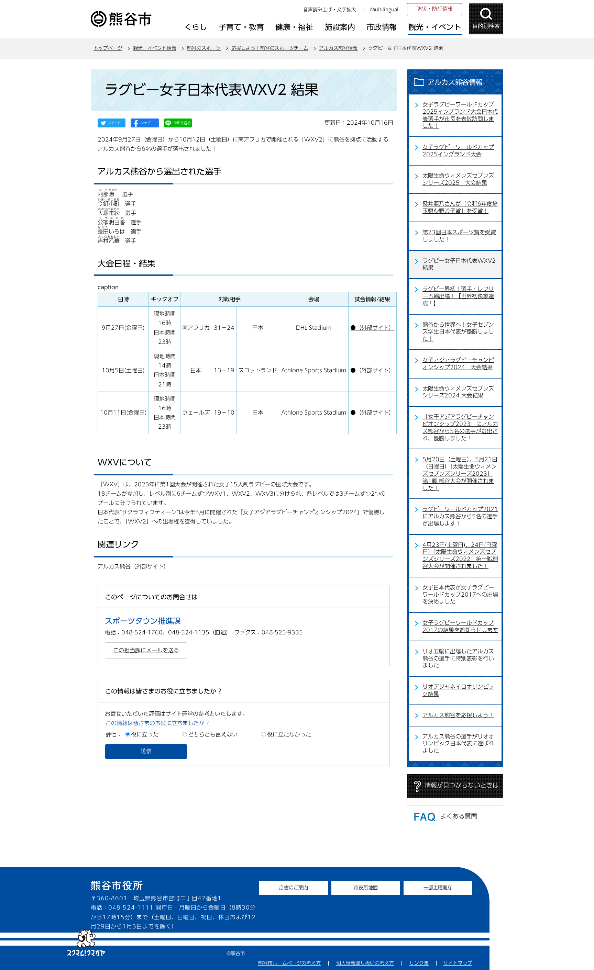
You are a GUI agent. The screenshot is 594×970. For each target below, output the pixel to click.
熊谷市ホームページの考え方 (289, 963)
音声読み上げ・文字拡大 (329, 9)
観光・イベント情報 (154, 48)
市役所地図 (366, 887)
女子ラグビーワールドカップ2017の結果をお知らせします (460, 626)
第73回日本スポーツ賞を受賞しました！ (459, 235)
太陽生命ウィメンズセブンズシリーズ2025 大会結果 (458, 179)
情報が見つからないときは (462, 785)
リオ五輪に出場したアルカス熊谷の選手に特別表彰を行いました (458, 658)
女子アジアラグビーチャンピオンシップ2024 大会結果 (458, 363)
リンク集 (419, 963)
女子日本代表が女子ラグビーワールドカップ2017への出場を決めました (460, 595)
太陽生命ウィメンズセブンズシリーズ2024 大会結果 (458, 392)
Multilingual (384, 9)
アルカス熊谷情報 (338, 48)
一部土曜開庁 (438, 887)
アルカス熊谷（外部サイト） (133, 566)
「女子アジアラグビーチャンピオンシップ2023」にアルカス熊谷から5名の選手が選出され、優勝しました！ (460, 427)
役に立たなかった (289, 734)
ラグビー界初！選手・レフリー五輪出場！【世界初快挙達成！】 (458, 296)
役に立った (144, 734)
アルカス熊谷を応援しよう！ (458, 715)
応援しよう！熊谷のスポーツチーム (269, 48)
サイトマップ (457, 963)
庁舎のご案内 (293, 887)
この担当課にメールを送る (146, 650)
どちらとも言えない (213, 734)
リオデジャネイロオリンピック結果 (458, 690)
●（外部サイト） (372, 327)
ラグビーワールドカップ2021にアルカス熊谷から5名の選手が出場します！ (460, 516)
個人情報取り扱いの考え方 (365, 963)
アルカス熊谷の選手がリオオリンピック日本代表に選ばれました (458, 744)
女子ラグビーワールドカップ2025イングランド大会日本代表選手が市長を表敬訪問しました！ (460, 115)
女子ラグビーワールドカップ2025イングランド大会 (458, 150)
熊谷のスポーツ (204, 48)
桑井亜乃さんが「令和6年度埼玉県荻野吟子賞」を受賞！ (460, 207)
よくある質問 (458, 816)
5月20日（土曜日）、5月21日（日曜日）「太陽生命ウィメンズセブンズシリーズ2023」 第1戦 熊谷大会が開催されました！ (459, 473)
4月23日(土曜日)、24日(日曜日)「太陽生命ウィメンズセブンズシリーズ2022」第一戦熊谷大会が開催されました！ (460, 555)
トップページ (108, 48)
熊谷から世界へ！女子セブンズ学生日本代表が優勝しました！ (458, 332)
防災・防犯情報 (435, 8)
